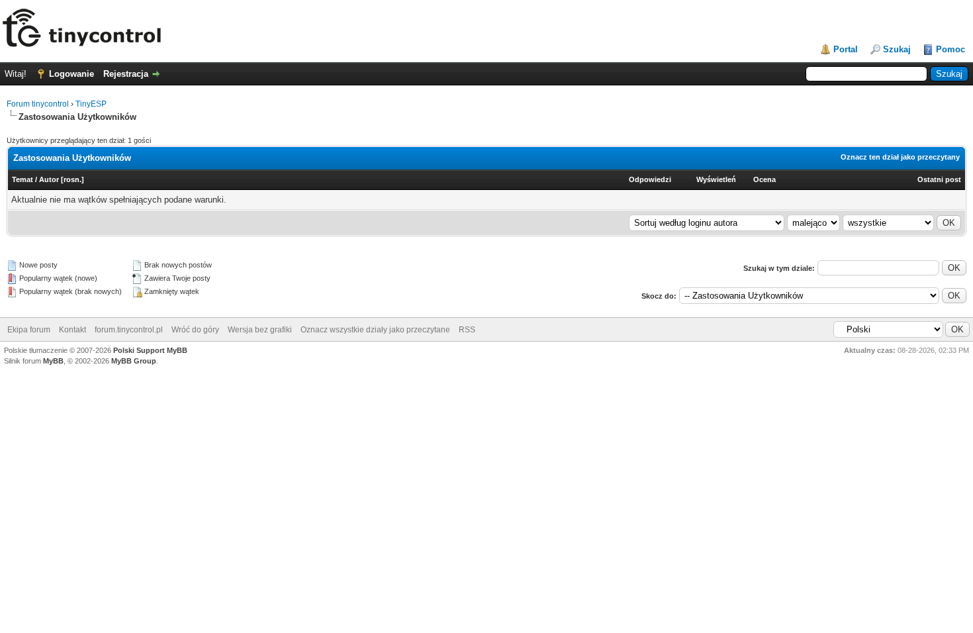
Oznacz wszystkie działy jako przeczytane (375, 329)
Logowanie (71, 74)
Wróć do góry (195, 329)
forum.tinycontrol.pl (129, 329)
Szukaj (897, 49)
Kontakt (72, 329)
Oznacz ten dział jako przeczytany (900, 157)
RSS (467, 329)
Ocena (764, 179)
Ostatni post (939, 179)
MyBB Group (133, 361)
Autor (49, 179)
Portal (845, 49)
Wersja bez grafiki (260, 329)
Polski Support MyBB (150, 350)
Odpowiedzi (650, 179)
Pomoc (950, 49)
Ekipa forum (28, 329)
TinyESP (91, 104)
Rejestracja (125, 74)
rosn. (72, 179)
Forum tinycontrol (38, 104)
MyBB (53, 361)
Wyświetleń (716, 179)
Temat (22, 179)
